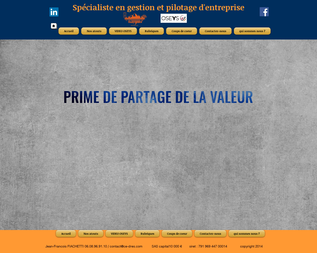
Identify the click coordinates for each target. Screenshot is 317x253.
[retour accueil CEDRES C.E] (54, 26)
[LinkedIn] (53, 11)
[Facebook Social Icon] (264, 11)
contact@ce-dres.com (126, 246)
